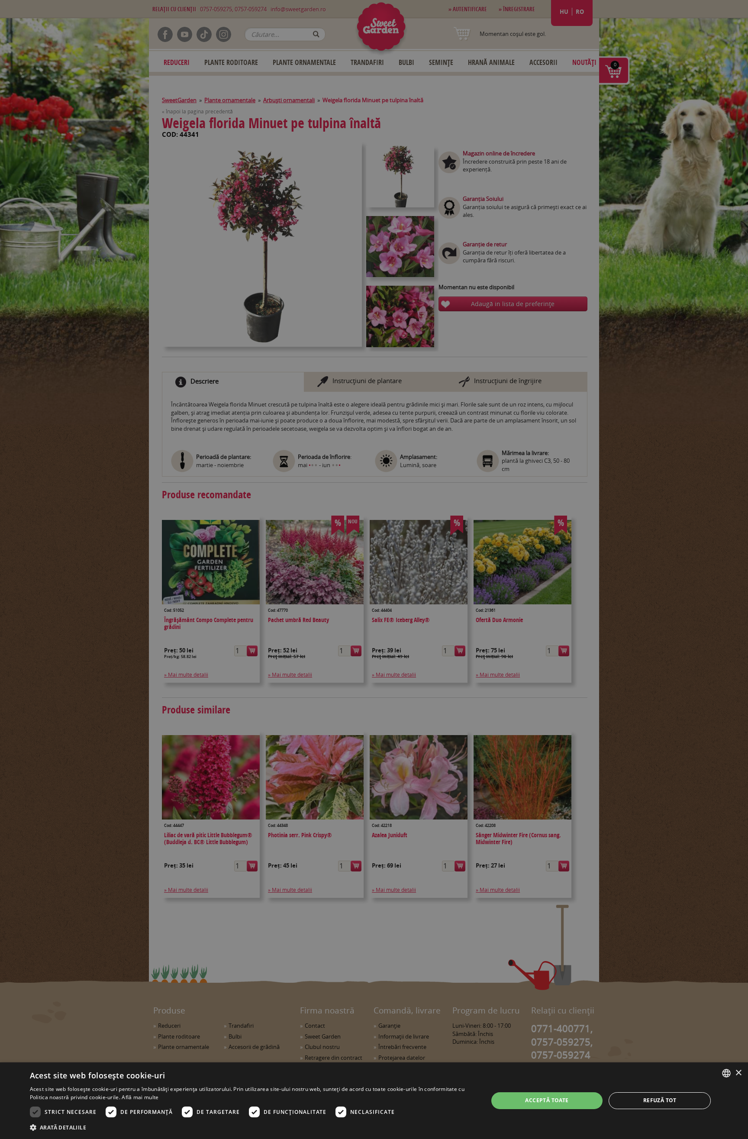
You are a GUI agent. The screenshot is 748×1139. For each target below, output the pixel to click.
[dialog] (374, 1100)
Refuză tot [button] (660, 1100)
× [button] (738, 1073)
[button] (252, 1127)
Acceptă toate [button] (546, 1100)
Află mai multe (140, 1097)
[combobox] (726, 1073)
